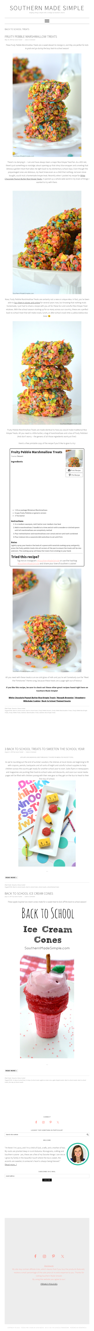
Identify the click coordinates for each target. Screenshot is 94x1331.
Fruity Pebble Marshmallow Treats (31, 36)
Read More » (11, 878)
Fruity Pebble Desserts (45, 710)
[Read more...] (11, 1164)
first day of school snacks (16, 1082)
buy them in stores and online (27, 302)
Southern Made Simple (47, 8)
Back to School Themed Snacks (56, 701)
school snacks (42, 887)
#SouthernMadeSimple (28, 563)
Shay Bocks (40, 1327)
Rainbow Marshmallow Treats (30, 712)
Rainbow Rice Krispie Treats (47, 712)
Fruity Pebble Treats (15, 712)
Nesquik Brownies (65, 697)
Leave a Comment (30, 40)
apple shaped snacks (58, 1080)
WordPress (82, 1327)
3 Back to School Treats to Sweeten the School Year (44, 749)
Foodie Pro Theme (27, 1327)
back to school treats (32, 710)
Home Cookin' (21, 708)
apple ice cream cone (46, 1080)
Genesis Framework (62, 1327)
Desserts (14, 708)
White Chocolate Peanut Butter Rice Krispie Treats (32, 697)
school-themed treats (53, 887)
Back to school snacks (19, 710)
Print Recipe (75, 470)
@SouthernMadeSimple (48, 560)
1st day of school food (19, 1080)
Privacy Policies (49, 1283)
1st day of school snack (32, 1080)
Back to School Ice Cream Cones (29, 893)
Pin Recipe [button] (75, 475)
